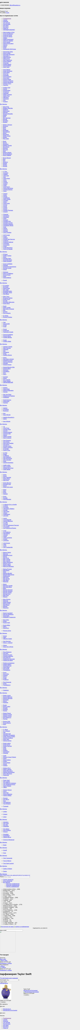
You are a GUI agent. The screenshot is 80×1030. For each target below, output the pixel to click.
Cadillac (5, 174)
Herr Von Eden (7, 394)
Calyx (4, 180)
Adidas (5, 38)
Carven (5, 196)
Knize (4, 492)
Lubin (4, 544)
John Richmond (7, 458)
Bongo (5, 142)
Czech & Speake (7, 249)
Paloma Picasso (7, 654)
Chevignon (6, 215)
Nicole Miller (6, 625)
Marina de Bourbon (8, 566)
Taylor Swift (6, 780)
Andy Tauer (6, 67)
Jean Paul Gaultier (8, 443)
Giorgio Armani (7, 364)
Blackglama (6, 131)
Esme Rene (6, 303)
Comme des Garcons (9, 239)
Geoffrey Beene (7, 355)
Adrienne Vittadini (8, 40)
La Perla (5, 506)
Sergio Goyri (6, 744)
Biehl (4, 127)
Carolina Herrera (7, 189)
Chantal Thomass (8, 210)
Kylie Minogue (7, 499)
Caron (5, 191)
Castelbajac (6, 197)
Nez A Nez (6, 620)
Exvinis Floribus (7, 317)
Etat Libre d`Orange (8, 309)
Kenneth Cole (7, 484)
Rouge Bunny (7, 723)
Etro (4, 310)
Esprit (4, 306)
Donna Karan (7, 275)
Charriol (5, 211)
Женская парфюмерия (12, 883)
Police (5, 676)
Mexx (4, 588)
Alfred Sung (6, 58)
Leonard (5, 524)
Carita (4, 185)
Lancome (5, 515)
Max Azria (6, 577)
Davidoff (5, 265)
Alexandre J (6, 56)
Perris (4, 672)
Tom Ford (5, 792)
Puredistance (6, 685)
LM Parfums (6, 533)
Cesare (5, 207)
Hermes (5, 392)
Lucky (4, 546)
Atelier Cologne (7, 94)
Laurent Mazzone (8, 521)
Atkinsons (6, 97)
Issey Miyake (6, 421)
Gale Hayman (7, 348)
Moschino (6, 607)
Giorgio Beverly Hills (9, 367)
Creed (5, 246)
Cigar (4, 227)
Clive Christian (7, 232)
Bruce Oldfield (7, 155)
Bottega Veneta (7, 145)
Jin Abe (5, 453)
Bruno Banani (7, 158)
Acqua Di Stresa (7, 36)
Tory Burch (6, 799)
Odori (4, 637)
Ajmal (4, 47)
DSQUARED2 (7, 277)
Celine (5, 202)
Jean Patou (6, 442)
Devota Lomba (7, 268)
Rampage (6, 699)
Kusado (5, 498)
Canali (5, 181)
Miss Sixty (6, 595)
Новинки (5, 21)
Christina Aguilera (8, 224)
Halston (5, 387)
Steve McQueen (7, 773)
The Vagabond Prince (9, 784)
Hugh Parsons (7, 400)
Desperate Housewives (9, 266)
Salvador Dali (7, 733)
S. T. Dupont (6, 731)
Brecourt (5, 149)
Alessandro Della (8, 51)
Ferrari (5, 329)
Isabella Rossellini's (8, 417)
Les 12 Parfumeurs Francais (11, 525)
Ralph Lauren (7, 695)
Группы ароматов (8, 879)
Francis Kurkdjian (8, 334)
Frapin (5, 340)
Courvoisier (6, 245)
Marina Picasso (7, 569)
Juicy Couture (7, 466)
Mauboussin (6, 576)
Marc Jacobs (6, 559)
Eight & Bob (6, 288)
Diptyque (5, 272)
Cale (4, 177)
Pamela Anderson (8, 656)
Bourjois (5, 148)
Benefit (5, 119)
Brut (4, 159)
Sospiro (5, 765)
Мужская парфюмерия (12, 885)
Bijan (4, 129)
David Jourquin (7, 261)
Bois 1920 (6, 138)
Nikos (4, 626)
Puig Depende (7, 682)
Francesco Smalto (8, 332)
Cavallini (5, 200)
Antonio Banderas (8, 82)
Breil (4, 151)
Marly (4, 572)
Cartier (5, 195)
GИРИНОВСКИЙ (8, 382)
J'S (4, 426)
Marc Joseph (6, 561)
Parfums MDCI (7, 664)
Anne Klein (6, 78)
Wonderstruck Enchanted (31, 990)
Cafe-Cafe (6, 175)
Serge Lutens (7, 743)
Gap (4, 351)
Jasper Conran (7, 436)
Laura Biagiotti (7, 519)
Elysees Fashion (7, 298)
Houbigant (6, 397)
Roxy (4, 724)
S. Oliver (5, 729)
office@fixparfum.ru (15, 5)
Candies (5, 182)
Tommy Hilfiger (7, 795)
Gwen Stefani (7, 381)
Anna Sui (5, 74)
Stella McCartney (8, 771)
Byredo (5, 166)
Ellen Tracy (6, 296)
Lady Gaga (6, 511)
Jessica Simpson (8, 447)
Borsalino (5, 144)
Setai (4, 747)
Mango (5, 556)
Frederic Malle (7, 341)
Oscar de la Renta (8, 646)
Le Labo (5, 522)
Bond (4, 141)
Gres (4, 373)
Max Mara (6, 580)
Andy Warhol (6, 69)
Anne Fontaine (7, 76)
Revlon (5, 710)
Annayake (6, 75)
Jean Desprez (7, 440)
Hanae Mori (6, 389)
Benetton (5, 120)
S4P (4, 732)
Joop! (4, 461)
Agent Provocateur (8, 43)
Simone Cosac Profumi (9, 757)
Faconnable (6, 323)
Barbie (5, 115)
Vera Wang (6, 829)
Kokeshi (5, 494)
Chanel (5, 209)
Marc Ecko (6, 558)
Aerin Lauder (6, 42)
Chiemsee (6, 217)
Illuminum (6, 410)
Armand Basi (6, 90)
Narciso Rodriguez (8, 614)
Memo (5, 584)
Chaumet (5, 214)
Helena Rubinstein (8, 390)
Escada (5, 300)
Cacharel (5, 173)
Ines (4, 413)
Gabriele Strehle (7, 346)
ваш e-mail (3, 930)
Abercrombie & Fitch (8, 32)
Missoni (5, 596)
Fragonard (6, 330)
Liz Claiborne (7, 532)
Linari (4, 530)
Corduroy (5, 240)
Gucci (4, 374)
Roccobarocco (7, 717)
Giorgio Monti (7, 368)
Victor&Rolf (6, 835)
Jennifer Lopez (7, 446)
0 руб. (7, 12)
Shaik (4, 749)
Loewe (5, 536)
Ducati (5, 280)
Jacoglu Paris (7, 429)
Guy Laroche (6, 379)
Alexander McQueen (9, 54)
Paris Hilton (6, 667)
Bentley (5, 122)
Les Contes (6, 526)
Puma (4, 683)
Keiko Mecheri (7, 483)
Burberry (5, 162)
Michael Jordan (7, 592)
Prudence (6, 679)
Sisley (5, 758)
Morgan (5, 606)
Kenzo (5, 485)
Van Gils (5, 825)
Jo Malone (6, 455)
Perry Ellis (6, 674)
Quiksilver (6, 690)
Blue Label (3, 959)
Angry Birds (6, 72)
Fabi (4, 322)
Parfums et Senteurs (8, 663)
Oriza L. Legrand (7, 642)
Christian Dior (7, 221)
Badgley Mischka (8, 108)
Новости (5, 28)
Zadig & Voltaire (7, 868)
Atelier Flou (6, 96)
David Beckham (7, 260)
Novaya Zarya (7, 630)
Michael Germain (8, 589)
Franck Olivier (7, 336)
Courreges (6, 243)
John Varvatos (7, 459)
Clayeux (5, 229)
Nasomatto (6, 615)
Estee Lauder (7, 307)
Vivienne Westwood (8, 839)
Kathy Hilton (6, 479)
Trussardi (5, 806)
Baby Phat (6, 106)
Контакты (6, 27)
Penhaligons (6, 670)
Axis (4, 100)
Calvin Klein (6, 178)
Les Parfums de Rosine (9, 528)
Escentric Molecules (8, 302)
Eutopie (5, 311)
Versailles (6, 834)
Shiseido (5, 753)
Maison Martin (7, 552)
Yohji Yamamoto (7, 858)
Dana (4, 257)
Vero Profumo (7, 830)
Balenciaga (6, 111)
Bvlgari (5, 163)
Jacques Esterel (7, 432)
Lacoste (5, 510)
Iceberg (5, 408)
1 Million (2, 966)
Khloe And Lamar (8, 487)
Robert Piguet (7, 713)
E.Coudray (6, 285)
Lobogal (5, 535)
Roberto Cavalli (7, 714)
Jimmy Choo (6, 450)
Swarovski (6, 775)
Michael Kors (6, 594)
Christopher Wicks (8, 225)
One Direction (7, 641)
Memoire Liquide (7, 585)
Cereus (5, 204)
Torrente (5, 798)
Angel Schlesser (7, 71)
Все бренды (3, 104)
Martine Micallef (7, 573)
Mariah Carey (7, 563)
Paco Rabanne (7, 652)
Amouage (6, 63)
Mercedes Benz (7, 587)
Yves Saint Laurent (8, 863)
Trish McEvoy (7, 802)
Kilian (4, 489)
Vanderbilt (6, 826)
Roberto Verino (7, 716)
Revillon (5, 709)
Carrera (5, 193)
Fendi (4, 326)
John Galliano (7, 457)
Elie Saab (6, 289)
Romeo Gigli (6, 721)
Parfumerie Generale (9, 659)
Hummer (5, 402)
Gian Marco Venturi (8, 359)
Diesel (5, 269)
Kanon (5, 476)
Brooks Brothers (7, 154)
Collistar (5, 238)
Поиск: (2, 876)
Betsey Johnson (7, 124)
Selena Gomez (7, 740)
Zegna (5, 871)
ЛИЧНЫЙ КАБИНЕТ (9, 29)
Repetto (5, 708)
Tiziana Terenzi (7, 790)
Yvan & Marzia (7, 860)
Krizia (4, 496)
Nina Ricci (6, 628)
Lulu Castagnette (8, 547)
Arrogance (6, 91)
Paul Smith (6, 668)
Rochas (5, 719)
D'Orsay (5, 254)
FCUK (5, 325)
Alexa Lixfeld (6, 53)
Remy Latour (6, 706)
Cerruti (5, 206)
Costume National (8, 242)
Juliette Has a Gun (8, 468)
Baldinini (5, 109)
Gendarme (6, 352)
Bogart (5, 137)
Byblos (5, 165)
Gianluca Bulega (7, 362)
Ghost (4, 357)
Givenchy (5, 370)
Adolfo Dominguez (8, 39)
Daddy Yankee (7, 255)
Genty (4, 353)
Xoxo (4, 853)
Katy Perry (6, 480)
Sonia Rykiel (6, 762)
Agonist (5, 45)
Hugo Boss (6, 401)
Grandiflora (6, 371)
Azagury (5, 101)
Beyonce (5, 126)
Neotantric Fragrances (9, 617)
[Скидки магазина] (21, 926)
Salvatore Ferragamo (9, 735)
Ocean (5, 636)
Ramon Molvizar (7, 697)
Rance (5, 701)
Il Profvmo (6, 409)
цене (10, 978)
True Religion (7, 803)
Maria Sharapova (8, 562)
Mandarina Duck (7, 555)
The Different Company (9, 783)
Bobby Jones (6, 136)
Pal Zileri (5, 653)
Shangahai (6, 751)
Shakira (5, 750)
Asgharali (5, 93)
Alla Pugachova (7, 60)
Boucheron (6, 147)
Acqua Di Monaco (8, 33)
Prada (4, 678)
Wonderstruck (4, 983)
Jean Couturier (7, 438)
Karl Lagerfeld (7, 477)
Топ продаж (6, 22)
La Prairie (6, 507)
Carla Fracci (6, 186)
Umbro (5, 811)
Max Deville (6, 578)
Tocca (4, 791)
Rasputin (5, 702)
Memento (5, 581)
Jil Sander (6, 448)
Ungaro (5, 814)
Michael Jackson (7, 591)
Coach (5, 236)
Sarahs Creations (8, 738)
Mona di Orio (6, 603)
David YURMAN (7, 264)
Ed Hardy (5, 287)
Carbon (5, 184)
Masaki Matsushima (8, 574)
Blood (4, 133)
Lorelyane (6, 540)
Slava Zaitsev (7, 760)
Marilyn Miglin (7, 565)
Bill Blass (5, 130)
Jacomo (5, 431)
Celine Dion (6, 203)
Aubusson (6, 98)
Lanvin (5, 518)
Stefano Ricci (7, 768)
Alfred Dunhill (7, 57)
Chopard (5, 220)
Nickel (5, 621)
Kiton (4, 491)
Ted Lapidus (6, 781)
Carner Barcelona (8, 188)
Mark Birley (6, 570)
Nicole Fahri (6, 622)
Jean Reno (6, 444)
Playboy (5, 675)
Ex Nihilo (5, 315)
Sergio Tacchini (7, 746)
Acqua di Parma (7, 35)
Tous (4, 801)
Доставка (6, 25)
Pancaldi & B (6, 657)
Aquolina (5, 85)
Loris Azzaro (6, 543)
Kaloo (4, 474)
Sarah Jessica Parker (9, 736)
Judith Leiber (6, 465)
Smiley (5, 761)
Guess (5, 378)
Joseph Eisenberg (8, 462)
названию (15, 978)
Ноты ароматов (7, 881)
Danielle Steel (7, 258)
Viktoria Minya (7, 837)
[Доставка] (7, 926)
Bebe (4, 116)
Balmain (5, 112)
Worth (4, 845)
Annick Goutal (7, 79)
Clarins (5, 228)
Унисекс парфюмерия (12, 886)
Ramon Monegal (7, 698)
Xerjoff (5, 850)
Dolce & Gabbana (8, 273)
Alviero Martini (7, 61)
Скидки (5, 20)
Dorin (4, 276)
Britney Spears (7, 152)
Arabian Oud (6, 87)
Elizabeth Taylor (7, 292)
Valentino (5, 822)
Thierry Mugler (7, 786)
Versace (5, 831)
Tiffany (5, 787)
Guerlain (5, 377)
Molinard (5, 600)
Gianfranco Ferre (7, 360)
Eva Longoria (7, 313)
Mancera (5, 554)
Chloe (4, 218)
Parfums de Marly (8, 660)
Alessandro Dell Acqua (9, 49)
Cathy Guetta (6, 199)
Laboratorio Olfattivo (8, 508)
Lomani (5, 539)
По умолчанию (4, 978)
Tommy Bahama (7, 794)
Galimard (5, 349)
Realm (5, 705)
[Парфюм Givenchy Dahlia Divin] (8, 951)
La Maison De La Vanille (10, 504)
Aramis (5, 89)
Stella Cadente (7, 769)
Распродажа (6, 24)
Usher (4, 817)
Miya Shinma (6, 599)
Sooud (5, 764)
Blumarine (6, 134)
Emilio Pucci (6, 299)
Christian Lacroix (7, 222)
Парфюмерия (7, 18)
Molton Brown (7, 602)
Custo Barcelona (7, 247)
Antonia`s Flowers (8, 80)
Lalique (5, 513)
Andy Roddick (7, 65)
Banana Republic (8, 113)
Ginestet (5, 363)
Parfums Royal (7, 665)
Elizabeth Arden (7, 291)
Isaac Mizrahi (6, 414)
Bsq (4, 160)
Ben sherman (7, 118)
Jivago (5, 454)
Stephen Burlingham (9, 772)
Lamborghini (6, 514)
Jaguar (5, 435)
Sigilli (4, 755)
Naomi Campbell (7, 613)
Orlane (5, 645)
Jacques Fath (7, 433)
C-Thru (5, 171)
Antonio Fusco (7, 83)
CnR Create (6, 235)
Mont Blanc (6, 605)
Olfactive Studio (7, 638)
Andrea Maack (7, 64)
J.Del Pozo (6, 428)
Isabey (5, 418)
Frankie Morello (7, 337)
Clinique (5, 231)
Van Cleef (6, 823)
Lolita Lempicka (7, 537)
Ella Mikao (6, 294)
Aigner (5, 46)
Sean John (6, 739)
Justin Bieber (6, 469)
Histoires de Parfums (9, 396)
